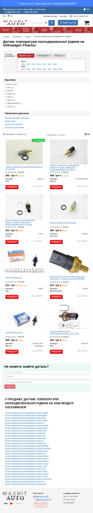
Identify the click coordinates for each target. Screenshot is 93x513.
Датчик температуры (13, 278)
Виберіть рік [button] (25, 55)
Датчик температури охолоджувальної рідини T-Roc (26, 466)
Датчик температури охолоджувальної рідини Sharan (26, 461)
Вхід (87, 9)
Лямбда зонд (10, 121)
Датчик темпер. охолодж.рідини (63, 223)
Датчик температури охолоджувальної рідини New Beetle (28, 448)
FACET (11, 94)
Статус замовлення (80, 16)
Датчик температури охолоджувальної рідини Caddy (26, 420)
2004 (34, 69)
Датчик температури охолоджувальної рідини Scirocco (27, 458)
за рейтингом (21, 134)
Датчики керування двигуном (16, 118)
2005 (39, 69)
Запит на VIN (69, 22)
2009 (60, 69)
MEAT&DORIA (14, 103)
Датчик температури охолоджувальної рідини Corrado (26, 425)
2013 (39, 64)
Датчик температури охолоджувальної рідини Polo (25, 453)
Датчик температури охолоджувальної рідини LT (24, 441)
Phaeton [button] (59, 55)
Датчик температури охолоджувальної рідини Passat (26, 451)
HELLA (11, 100)
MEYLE (11, 106)
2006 (44, 69)
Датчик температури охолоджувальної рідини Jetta (25, 438)
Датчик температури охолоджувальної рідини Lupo (25, 443)
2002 (23, 69)
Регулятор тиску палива (14, 127)
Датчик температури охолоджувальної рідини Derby (26, 430)
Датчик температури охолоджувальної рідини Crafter (26, 428)
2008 (55, 69)
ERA (10, 91)
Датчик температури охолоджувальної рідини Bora (25, 418)
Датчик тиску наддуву (14, 124)
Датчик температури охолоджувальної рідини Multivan (26, 446)
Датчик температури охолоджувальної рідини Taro (25, 469)
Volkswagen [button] (43, 55)
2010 (23, 64)
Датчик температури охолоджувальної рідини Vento (25, 484)
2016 (55, 64)
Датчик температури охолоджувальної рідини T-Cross (27, 464)
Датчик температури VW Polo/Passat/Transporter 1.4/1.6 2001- (65, 332)
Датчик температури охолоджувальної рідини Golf (25, 436)
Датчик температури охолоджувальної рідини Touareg (27, 474)
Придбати (12, 187)
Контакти (63, 16)
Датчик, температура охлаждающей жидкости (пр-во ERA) (24, 168)
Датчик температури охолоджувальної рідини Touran (26, 476)
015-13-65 (42, 496)
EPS (10, 88)
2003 (28, 69)
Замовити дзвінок (40, 503)
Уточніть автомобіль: (10, 55)
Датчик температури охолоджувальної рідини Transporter (28, 479)
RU (4, 16)
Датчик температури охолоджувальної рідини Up (24, 481)
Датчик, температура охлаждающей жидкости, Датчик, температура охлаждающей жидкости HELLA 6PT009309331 (64, 168)
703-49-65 (42, 500)
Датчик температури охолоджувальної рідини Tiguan (26, 471)
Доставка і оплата (50, 16)
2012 (34, 64)
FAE (10, 97)
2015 (50, 64)
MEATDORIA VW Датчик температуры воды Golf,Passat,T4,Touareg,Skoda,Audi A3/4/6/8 (67, 278)
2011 (28, 64)
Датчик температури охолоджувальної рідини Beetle (26, 415)
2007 (50, 69)
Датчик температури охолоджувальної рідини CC (25, 423)
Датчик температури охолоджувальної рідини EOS (25, 433)
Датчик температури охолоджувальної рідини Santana (27, 456)
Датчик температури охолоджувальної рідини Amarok (26, 413)
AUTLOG (12, 84)
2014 (44, 64)
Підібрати (10, 387)
